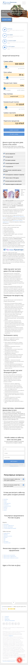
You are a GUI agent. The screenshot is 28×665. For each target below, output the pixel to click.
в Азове (5, 502)
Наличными (6, 524)
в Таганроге (6, 504)
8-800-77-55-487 (7, 3)
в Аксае (5, 500)
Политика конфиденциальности (9, 661)
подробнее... (11, 635)
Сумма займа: (8, 61)
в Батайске (6, 499)
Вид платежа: (8, 93)
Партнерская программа (10, 620)
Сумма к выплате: (10, 112)
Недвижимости (7, 533)
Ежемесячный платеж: (11, 102)
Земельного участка (8, 536)
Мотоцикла (6, 541)
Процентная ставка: (10, 83)
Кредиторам (7, 619)
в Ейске (5, 510)
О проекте (7, 616)
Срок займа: (8, 72)
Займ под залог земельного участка (11, 557)
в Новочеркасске (7, 503)
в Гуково (5, 508)
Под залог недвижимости (9, 525)
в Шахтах (5, 507)
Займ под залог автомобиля (9, 555)
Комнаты (5, 537)
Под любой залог (7, 542)
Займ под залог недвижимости (10, 556)
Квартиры (6, 534)
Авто (5, 538)
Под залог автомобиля (8, 527)
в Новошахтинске (7, 506)
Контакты (7, 617)
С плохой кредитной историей (10, 528)
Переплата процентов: (11, 120)
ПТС (4, 540)
